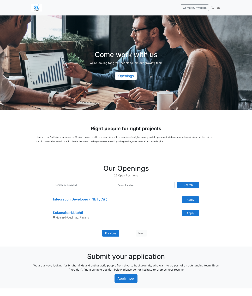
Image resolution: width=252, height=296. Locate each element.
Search (188, 185)
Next (141, 233)
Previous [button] (110, 233)
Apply (190, 199)
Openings (126, 76)
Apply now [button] (126, 278)
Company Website (195, 7)
